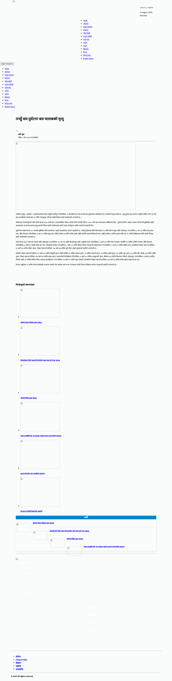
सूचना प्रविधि (87, 36)
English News (88, 58)
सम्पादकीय (19, 669)
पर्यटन (85, 42)
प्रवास (85, 46)
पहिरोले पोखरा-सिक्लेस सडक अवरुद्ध (31, 322)
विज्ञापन (18, 662)
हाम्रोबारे (18, 666)
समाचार (85, 23)
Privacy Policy (21, 659)
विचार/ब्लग (87, 55)
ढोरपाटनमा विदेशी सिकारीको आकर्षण (31, 511)
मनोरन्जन (86, 39)
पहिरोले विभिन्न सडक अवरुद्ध (28, 398)
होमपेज (18, 656)
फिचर (85, 52)
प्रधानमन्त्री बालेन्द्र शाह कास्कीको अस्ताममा (32, 473)
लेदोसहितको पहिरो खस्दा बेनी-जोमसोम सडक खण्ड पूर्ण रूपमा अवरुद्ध (40, 360)
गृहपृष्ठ (85, 20)
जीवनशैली (86, 33)
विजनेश (85, 30)
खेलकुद (85, 49)
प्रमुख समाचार (87, 27)
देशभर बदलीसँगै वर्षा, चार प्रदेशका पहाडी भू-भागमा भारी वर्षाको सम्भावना (40, 436)
